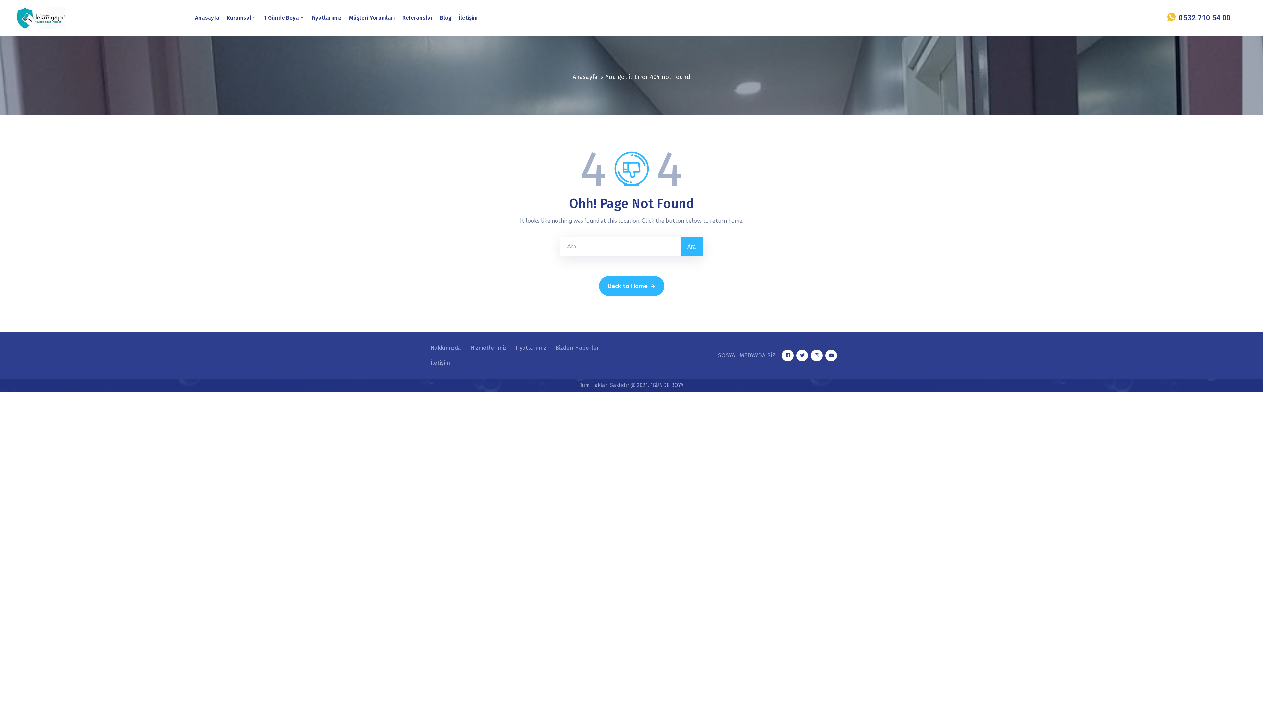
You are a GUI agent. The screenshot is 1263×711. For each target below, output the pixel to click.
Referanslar (417, 17)
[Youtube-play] (831, 355)
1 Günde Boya (281, 17)
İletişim (468, 17)
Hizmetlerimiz (488, 347)
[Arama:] (620, 246)
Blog (446, 17)
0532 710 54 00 (1205, 18)
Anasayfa (207, 17)
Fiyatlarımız (327, 17)
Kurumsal (239, 17)
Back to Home (628, 286)
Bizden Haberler (577, 347)
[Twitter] (802, 355)
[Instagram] (817, 355)
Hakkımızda (446, 347)
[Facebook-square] (788, 355)
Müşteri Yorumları (372, 17)
